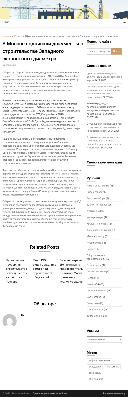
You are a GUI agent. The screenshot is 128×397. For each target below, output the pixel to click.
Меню (5, 22)
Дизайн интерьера (97, 204)
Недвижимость (95, 242)
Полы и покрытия (96, 271)
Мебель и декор (95, 236)
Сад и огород (94, 297)
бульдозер (95, 366)
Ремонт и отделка (96, 290)
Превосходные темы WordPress (50, 393)
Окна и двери (94, 265)
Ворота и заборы (96, 198)
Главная (6, 36)
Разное (18, 36)
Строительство (95, 309)
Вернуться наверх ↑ (114, 393)
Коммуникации (95, 217)
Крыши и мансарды (97, 223)
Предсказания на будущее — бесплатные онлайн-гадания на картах (104, 77)
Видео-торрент (95, 192)
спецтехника (96, 379)
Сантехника (93, 303)
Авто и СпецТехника (98, 185)
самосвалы (95, 372)
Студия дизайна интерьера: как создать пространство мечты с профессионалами (104, 127)
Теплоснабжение (96, 316)
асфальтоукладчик (99, 360)
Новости (91, 249)
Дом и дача (93, 211)
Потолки (91, 278)
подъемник (112, 366)
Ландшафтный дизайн (99, 230)
